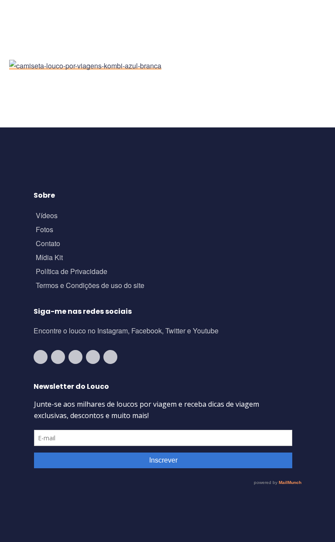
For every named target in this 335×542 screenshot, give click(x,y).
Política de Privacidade (71, 272)
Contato (48, 244)
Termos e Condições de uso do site (90, 286)
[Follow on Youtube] (41, 357)
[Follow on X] (93, 357)
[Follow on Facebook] (75, 357)
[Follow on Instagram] (58, 357)
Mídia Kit (49, 258)
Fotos (44, 230)
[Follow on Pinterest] (110, 357)
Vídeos (47, 216)
